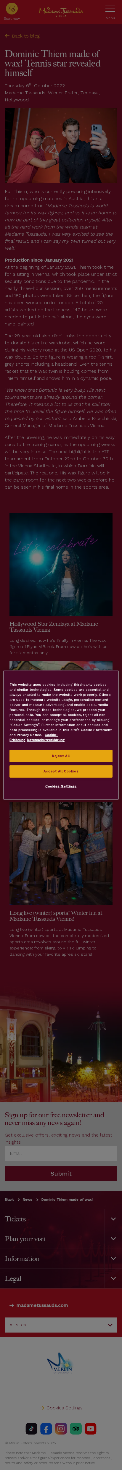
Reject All (61, 756)
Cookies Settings (61, 786)
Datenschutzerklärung (46, 740)
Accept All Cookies (61, 771)
